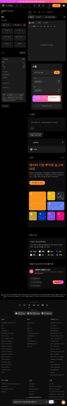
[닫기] (64, 1)
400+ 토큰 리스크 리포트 (57, 356)
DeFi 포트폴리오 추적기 (8, 338)
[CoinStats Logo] (7, 5)
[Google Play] (47, 313)
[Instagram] (24, 306)
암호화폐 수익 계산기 (55, 323)
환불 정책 (31, 394)
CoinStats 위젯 (54, 341)
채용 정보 (29, 330)
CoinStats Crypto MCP (56, 359)
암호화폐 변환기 (54, 330)
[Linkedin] (38, 306)
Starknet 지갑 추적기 (7, 341)
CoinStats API (30, 336)
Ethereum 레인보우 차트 (56, 336)
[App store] (20, 313)
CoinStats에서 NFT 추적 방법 (56, 399)
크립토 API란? (36, 278)
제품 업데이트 (30, 323)
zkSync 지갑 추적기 (7, 343)
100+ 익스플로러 (54, 354)
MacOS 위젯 (5, 386)
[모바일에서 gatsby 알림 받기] (24, 24)
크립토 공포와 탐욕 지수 (56, 338)
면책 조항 (31, 383)
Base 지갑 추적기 (6, 356)
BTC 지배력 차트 (54, 346)
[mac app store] (33, 313)
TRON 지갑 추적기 (6, 362)
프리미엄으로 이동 (53, 98)
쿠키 (27, 402)
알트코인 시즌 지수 (55, 349)
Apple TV (4, 391)
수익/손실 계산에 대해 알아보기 (57, 391)
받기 (35, 87)
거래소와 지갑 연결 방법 (55, 386)
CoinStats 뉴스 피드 (32, 343)
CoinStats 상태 (53, 402)
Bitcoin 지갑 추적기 (7, 364)
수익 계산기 (53, 325)
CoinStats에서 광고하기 (33, 333)
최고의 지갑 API (36, 285)
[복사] (24, 52)
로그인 (49, 5)
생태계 (3, 372)
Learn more (41, 1)
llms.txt (52, 362)
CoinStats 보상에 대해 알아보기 (57, 397)
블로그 (3, 328)
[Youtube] (43, 306)
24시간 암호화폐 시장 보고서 (57, 343)
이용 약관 (31, 386)
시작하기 (56, 5)
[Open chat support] (63, 402)
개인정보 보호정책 (34, 389)
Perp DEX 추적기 (6, 369)
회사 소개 (29, 346)
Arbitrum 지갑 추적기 (7, 346)
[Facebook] (47, 306)
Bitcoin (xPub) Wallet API (57, 375)
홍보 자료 (29, 328)
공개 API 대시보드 (31, 341)
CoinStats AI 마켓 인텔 (7, 333)
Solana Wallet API (55, 367)
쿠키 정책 (31, 391)
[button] (24, 52)
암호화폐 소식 (5, 330)
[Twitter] (20, 306)
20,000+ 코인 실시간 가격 (57, 351)
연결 (57, 72)
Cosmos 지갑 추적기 (7, 351)
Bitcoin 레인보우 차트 (56, 333)
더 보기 (62, 157)
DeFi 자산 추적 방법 (54, 389)
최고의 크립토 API (37, 282)
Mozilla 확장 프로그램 (7, 389)
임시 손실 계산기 (54, 328)
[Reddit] (34, 306)
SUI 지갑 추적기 (6, 367)
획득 (3, 325)
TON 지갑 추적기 (6, 359)
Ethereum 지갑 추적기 (7, 354)
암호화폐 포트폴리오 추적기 (9, 323)
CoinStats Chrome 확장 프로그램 (10, 383)
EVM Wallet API (54, 369)
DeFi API (52, 372)
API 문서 (29, 338)
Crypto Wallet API (55, 364)
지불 (35, 78)
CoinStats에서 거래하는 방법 (56, 394)
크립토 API (57, 282)
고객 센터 (51, 383)
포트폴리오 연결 (37, 183)
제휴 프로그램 (5, 336)
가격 (28, 325)
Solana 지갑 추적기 (7, 349)
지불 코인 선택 (46, 106)
